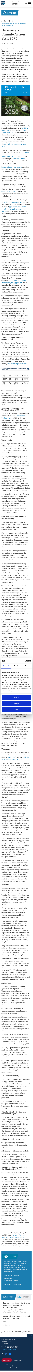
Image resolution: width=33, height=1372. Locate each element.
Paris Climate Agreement (13, 292)
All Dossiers (6, 1325)
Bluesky (10, 1354)
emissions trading (8, 430)
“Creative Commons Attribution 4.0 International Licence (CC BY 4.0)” (15, 1237)
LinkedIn (6, 1354)
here (27, 152)
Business (23, 1312)
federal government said (13, 202)
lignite (19, 573)
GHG (15, 137)
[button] (15, 100)
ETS (17, 410)
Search (26, 3)
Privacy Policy (9, 1365)
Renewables (8, 1312)
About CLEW (18, 1360)
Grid (21, 1310)
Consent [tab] (6, 666)
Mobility (16, 1312)
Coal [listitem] (4, 44)
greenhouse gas (7, 137)
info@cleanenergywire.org (8, 1349)
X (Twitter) (3, 1354)
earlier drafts (12, 757)
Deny (16, 709)
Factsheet (11, 13)
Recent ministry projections (11, 167)
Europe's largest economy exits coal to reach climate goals (16, 1317)
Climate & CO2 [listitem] (12, 44)
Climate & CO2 (8, 1310)
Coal (16, 1310)
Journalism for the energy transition (16, 3)
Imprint (3, 1365)
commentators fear (8, 191)
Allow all (16, 697)
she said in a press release (17, 364)
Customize (15, 703)
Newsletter (6, 1360)
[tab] (8, 1297)
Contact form (17, 1284)
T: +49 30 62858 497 (9, 1347)
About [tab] (27, 666)
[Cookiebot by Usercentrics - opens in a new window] (23, 661)
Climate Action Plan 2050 (10, 176)
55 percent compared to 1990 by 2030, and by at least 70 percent (14, 209)
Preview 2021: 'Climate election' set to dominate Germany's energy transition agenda (16, 1305)
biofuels (4, 818)
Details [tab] (16, 666)
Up (31, 1335)
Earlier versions (7, 156)
